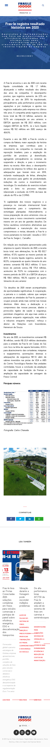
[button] (25, 725)
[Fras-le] (25, 5)
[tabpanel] (25, 473)
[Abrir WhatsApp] (44, 741)
